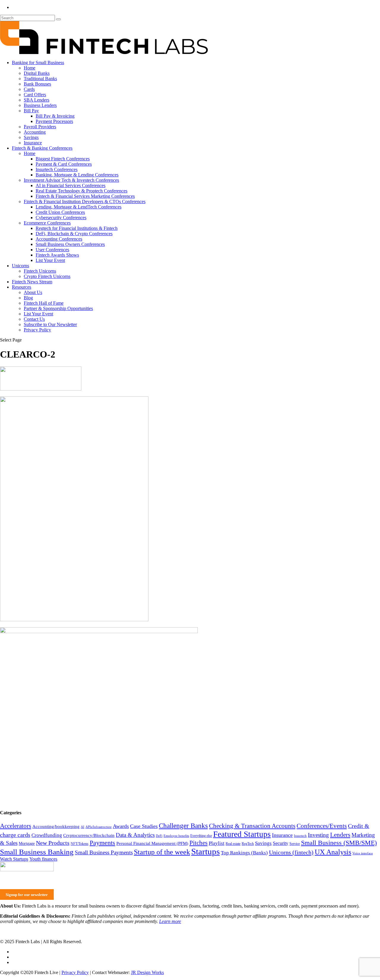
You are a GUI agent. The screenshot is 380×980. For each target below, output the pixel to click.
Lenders (340, 834)
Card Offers (35, 94)
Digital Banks (37, 73)
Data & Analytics (135, 835)
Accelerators (15, 825)
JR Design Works (147, 972)
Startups (205, 851)
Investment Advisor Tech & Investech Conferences (71, 180)
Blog (28, 297)
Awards (121, 826)
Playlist (216, 843)
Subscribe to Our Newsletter (50, 324)
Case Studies (144, 826)
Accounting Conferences (59, 238)
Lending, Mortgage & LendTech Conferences (78, 206)
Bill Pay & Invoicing (55, 115)
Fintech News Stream (32, 281)
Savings (31, 137)
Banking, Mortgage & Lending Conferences (77, 174)
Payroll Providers (40, 126)
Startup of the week (162, 852)
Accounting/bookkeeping (56, 826)
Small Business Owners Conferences (70, 244)
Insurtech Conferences (56, 169)
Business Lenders (40, 105)
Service (294, 844)
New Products (52, 843)
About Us (33, 292)
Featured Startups (242, 834)
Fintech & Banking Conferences (42, 148)
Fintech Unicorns (40, 271)
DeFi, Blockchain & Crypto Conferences (74, 233)
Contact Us (34, 319)
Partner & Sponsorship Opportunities (58, 308)
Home (29, 67)
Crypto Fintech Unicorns (47, 276)
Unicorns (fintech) (291, 852)
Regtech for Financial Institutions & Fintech (77, 228)
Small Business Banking (37, 852)
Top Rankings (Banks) (244, 853)
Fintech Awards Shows (57, 254)
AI (82, 827)
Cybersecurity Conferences (61, 217)
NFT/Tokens (79, 844)
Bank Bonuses (37, 83)
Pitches (198, 842)
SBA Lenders (36, 99)
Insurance (33, 142)
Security (280, 843)
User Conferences (52, 249)
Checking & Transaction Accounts (252, 825)
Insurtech (300, 835)
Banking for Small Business (38, 62)
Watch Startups (14, 859)
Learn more (170, 921)
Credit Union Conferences (60, 212)
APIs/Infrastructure (99, 827)
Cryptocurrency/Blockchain (89, 835)
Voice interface (362, 853)
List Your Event (50, 260)
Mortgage (27, 843)
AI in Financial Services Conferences (70, 185)
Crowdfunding (46, 835)
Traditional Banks (40, 78)
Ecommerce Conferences (47, 222)
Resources (21, 287)
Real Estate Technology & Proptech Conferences (81, 190)
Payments (102, 842)
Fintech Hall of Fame (44, 303)
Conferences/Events (322, 825)
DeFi (159, 835)
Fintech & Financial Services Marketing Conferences (85, 196)
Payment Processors (54, 121)
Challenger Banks (183, 825)
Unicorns (20, 265)
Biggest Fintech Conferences (63, 158)
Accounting (35, 132)
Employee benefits (176, 835)
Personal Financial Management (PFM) (152, 843)
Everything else (201, 836)
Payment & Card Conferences (64, 164)
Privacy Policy (37, 329)
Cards (29, 89)
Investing (318, 835)
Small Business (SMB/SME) (339, 842)
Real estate (233, 844)
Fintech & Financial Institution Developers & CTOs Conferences (84, 201)
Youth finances (43, 859)
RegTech (248, 844)
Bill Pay (31, 110)
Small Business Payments (104, 852)
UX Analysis (333, 852)
